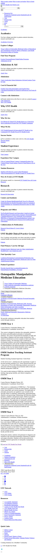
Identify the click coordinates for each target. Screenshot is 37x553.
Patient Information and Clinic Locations (12, 307)
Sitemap (6, 534)
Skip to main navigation (19, 1)
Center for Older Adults (22, 249)
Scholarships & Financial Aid (15, 90)
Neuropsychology (9, 261)
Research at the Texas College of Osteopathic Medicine (16, 308)
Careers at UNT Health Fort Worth (14, 506)
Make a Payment (17, 269)
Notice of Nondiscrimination (12, 513)
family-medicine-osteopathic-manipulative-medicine (19, 285)
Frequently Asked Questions (8, 310)
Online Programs (24, 59)
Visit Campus (4, 154)
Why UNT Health (9, 462)
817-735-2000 (5, 473)
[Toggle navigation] (2, 10)
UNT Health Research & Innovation (11, 130)
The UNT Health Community (24, 123)
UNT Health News (12, 132)
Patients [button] (3, 230)
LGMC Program (27, 303)
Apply (6, 21)
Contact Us (4, 313)
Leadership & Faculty (10, 123)
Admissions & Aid (9, 458)
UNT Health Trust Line (11, 508)
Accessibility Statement (11, 502)
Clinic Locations (14, 268)
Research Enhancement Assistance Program (18, 215)
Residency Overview (7, 303)
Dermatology (11, 258)
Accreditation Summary (11, 503)
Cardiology (4, 258)
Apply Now (4, 73)
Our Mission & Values (7, 121)
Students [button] (3, 142)
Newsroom (7, 531)
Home (2, 293)
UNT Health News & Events (28, 180)
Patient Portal (9, 269)
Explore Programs (6, 59)
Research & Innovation (7, 194)
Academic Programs (6, 296)
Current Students (21, 15)
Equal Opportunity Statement (12, 515)
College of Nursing (12, 52)
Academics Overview (7, 42)
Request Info (8, 19)
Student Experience (9, 457)
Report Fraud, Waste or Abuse (12, 536)
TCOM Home (5, 315)
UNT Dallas (7, 493)
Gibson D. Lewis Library (15, 171)
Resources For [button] (8, 13)
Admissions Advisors (21, 80)
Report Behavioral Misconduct (13, 519)
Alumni (9, 16)
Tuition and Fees (19, 88)
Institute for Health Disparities (13, 203)
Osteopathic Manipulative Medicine (16, 259)
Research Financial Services (20, 219)
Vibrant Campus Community (18, 161)
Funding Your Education (8, 88)
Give (5, 23)
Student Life (4, 171)
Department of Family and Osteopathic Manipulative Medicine (18, 305)
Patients (3, 242)
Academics (7, 455)
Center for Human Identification (10, 201)
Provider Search (5, 268)
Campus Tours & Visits (19, 163)
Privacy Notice (8, 516)
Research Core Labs (13, 216)
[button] (1, 6)
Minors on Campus (9, 511)
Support (6, 452)
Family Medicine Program (20, 298)
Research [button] (3, 182)
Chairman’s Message (6, 295)
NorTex (3, 213)
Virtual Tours (9, 163)
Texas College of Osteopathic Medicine (12, 49)
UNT (5, 491)
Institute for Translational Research (15, 204)
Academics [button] (4, 29)
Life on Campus (5, 161)
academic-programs (9, 287)
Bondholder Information (11, 505)
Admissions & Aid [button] (6, 61)
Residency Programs (6, 302)
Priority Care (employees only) (13, 251)
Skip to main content (6, 1)
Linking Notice (8, 518)
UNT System (8, 495)
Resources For (9, 463)
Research (7, 460)
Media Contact (8, 530)
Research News (5, 228)
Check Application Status (8, 80)
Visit (5, 18)
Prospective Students (10, 15)
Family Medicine (11, 249)
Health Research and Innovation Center (16, 213)
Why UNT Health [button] (6, 102)
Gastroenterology (19, 258)
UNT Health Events (24, 132)
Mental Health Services (11, 510)
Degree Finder (15, 59)
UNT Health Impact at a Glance (22, 121)
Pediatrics (3, 249)
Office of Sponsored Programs (11, 218)
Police (6, 533)
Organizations (8, 173)
